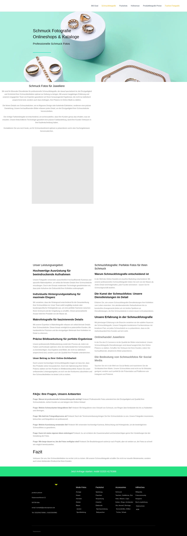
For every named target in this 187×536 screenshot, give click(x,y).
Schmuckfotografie (109, 6)
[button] (81, 387)
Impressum (37, 531)
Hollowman (135, 6)
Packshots (123, 6)
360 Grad (94, 6)
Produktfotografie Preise (152, 6)
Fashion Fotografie (172, 6)
